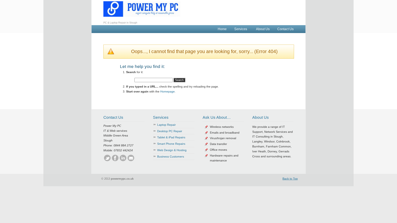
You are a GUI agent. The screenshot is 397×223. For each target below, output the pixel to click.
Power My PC (141, 9)
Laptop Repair (166, 124)
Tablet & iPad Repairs (171, 137)
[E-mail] (131, 160)
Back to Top (290, 178)
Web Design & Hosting (172, 150)
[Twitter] (107, 160)
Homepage (167, 91)
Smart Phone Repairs (171, 143)
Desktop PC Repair (169, 131)
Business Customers (170, 156)
